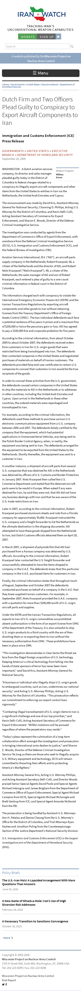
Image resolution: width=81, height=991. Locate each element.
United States (33, 84)
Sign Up (47, 37)
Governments (18, 84)
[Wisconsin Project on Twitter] (58, 37)
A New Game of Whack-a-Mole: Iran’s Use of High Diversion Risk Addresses (34, 903)
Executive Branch (49, 84)
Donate (28, 37)
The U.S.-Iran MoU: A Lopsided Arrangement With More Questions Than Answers (38, 882)
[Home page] (41, 20)
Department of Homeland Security (45, 155)
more (6, 938)
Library (5, 84)
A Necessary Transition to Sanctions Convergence (35, 921)
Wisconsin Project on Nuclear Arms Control (29, 959)
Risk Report (9, 980)
